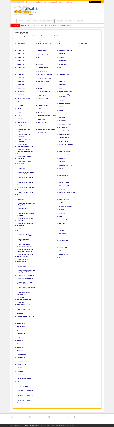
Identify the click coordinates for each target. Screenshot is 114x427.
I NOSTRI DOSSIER (22, 320)
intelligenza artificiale (65, 165)
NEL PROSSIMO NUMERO (44, 91)
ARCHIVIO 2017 (21, 57)
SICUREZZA (41, 126)
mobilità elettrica (64, 182)
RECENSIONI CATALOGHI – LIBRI (47, 115)
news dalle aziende (64, 185)
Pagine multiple (21, 354)
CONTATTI (80, 21)
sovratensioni (63, 247)
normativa (62, 189)
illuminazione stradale (65, 134)
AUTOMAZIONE (42, 50)
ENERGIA (40, 64)
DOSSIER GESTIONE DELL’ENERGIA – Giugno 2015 (25, 209)
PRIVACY (19, 368)
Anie (60, 47)
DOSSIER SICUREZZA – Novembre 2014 (23, 260)
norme (60, 196)
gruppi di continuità (64, 131)
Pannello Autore (21, 357)
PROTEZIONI (41, 112)
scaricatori (62, 226)
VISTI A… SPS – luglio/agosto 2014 (25, 391)
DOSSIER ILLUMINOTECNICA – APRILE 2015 (25, 219)
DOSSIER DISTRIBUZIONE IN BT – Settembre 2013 (25, 173)
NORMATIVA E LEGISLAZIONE (46, 102)
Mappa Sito (20, 337)
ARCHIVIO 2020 (21, 67)
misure (61, 179)
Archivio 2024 (20, 81)
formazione (62, 117)
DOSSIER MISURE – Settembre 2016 (25, 229)
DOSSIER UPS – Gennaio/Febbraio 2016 (23, 308)
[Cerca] (102, 2)
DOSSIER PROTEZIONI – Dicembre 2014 (23, 240)
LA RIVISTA (20, 21)
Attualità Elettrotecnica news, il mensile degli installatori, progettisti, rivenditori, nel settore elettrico (46, 25)
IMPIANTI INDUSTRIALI (44, 78)
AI (59, 43)
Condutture (62, 71)
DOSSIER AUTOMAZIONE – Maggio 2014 (24, 130)
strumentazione (63, 254)
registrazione (21, 374)
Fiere (60, 113)
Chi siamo (29, 2)
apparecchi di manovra (65, 50)
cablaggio (61, 57)
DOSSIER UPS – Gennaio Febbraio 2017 (23, 293)
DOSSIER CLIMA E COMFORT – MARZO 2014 (25, 157)
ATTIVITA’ (28, 21)
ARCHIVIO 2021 (21, 71)
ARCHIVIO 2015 (21, 50)
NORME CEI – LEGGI (43, 105)
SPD (60, 250)
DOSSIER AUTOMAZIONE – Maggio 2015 (24, 135)
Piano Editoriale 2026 (39, 2)
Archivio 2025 (20, 84)
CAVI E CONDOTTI (43, 54)
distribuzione (62, 84)
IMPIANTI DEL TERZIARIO (45, 74)
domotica (61, 88)
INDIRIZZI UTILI (49, 21)
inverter (61, 168)
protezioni (62, 213)
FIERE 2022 (20, 313)
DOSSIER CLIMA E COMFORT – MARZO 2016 (25, 162)
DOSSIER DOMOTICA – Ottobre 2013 (25, 178)
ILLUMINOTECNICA (43, 67)
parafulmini (62, 202)
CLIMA (39, 57)
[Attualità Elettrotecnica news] (25, 14)
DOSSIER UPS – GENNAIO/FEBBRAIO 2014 (24, 298)
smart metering (63, 240)
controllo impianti (64, 74)
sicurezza (61, 230)
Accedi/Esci (68, 2)
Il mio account (21, 323)
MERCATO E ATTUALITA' (44, 85)
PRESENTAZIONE (21, 364)
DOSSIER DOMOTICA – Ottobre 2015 (25, 188)
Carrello (19, 112)
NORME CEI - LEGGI (64, 199)
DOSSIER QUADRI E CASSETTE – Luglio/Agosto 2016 (25, 255)
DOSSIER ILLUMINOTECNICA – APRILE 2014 (25, 214)
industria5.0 (62, 158)
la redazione (83, 43)
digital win (62, 81)
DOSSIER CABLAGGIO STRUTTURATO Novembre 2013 (25, 145)
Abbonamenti (52, 2)
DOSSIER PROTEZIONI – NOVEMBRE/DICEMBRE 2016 (24, 245)
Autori (18, 101)
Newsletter (20, 340)
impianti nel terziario (65, 155)
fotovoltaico (62, 120)
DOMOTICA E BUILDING (44, 61)
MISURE (40, 88)
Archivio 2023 (20, 78)
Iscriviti (61, 2)
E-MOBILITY (41, 46)
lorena (81, 47)
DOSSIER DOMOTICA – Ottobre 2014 (25, 183)
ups (60, 257)
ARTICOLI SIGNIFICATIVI (24, 98)
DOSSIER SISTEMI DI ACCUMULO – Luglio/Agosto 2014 (26, 271)
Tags (18, 381)
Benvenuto (20, 105)
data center (62, 78)
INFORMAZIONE (37, 21)
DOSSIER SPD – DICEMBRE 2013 (25, 275)
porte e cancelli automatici (66, 206)
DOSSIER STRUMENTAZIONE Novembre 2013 (24, 283)
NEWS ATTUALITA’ (70, 21)
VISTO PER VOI (42, 133)
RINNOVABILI (41, 119)
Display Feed (20, 125)
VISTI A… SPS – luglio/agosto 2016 (25, 396)
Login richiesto (21, 333)
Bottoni (19, 108)
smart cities (62, 233)
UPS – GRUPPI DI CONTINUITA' (46, 129)
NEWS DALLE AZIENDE (44, 98)
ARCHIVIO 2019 (21, 64)
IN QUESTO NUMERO (43, 81)
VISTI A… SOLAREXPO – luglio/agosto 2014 (23, 385)
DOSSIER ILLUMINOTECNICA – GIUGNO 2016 (25, 224)
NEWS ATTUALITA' (43, 95)
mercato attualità (64, 175)
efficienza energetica (65, 103)
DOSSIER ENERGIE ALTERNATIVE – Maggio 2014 (26, 204)
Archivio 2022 (20, 74)
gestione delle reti (64, 127)
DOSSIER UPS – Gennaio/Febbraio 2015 (23, 303)
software (61, 244)
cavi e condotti (63, 64)
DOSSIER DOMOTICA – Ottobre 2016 (25, 193)
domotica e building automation (64, 95)
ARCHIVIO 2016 (21, 54)
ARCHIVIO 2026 (21, 88)
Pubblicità (20, 371)
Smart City (62, 237)
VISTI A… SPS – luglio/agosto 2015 (25, 401)
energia (61, 110)
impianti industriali (64, 151)
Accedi (18, 47)
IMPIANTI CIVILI (42, 71)
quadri (60, 216)
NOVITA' (40, 109)
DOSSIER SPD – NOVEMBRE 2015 (25, 278)
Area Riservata (21, 91)
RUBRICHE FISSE (42, 122)
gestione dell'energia (65, 124)
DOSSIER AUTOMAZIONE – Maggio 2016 (24, 140)
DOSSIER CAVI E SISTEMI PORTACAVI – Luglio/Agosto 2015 (25, 151)
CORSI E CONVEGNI (22, 122)
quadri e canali (63, 220)
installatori (62, 161)
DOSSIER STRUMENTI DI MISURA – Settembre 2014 (26, 288)
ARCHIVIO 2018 (21, 60)
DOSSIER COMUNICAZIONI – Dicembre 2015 (25, 167)
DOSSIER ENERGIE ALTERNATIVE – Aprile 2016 (26, 198)
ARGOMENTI (59, 21)
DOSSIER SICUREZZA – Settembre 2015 (23, 265)
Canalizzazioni (63, 60)
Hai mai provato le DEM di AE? (25, 316)
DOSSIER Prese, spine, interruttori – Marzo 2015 (24, 235)
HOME (13, 21)
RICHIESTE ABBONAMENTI (24, 378)
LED (60, 172)
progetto (61, 209)
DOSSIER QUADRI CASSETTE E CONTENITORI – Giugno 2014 (25, 250)
